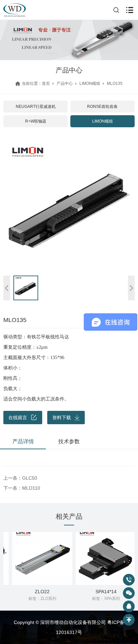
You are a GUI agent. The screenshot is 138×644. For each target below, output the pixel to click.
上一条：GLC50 (20, 478)
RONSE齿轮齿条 (102, 106)
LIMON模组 (89, 83)
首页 (46, 83)
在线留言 (17, 417)
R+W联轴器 (35, 121)
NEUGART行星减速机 (36, 106)
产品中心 (65, 83)
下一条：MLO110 (21, 488)
